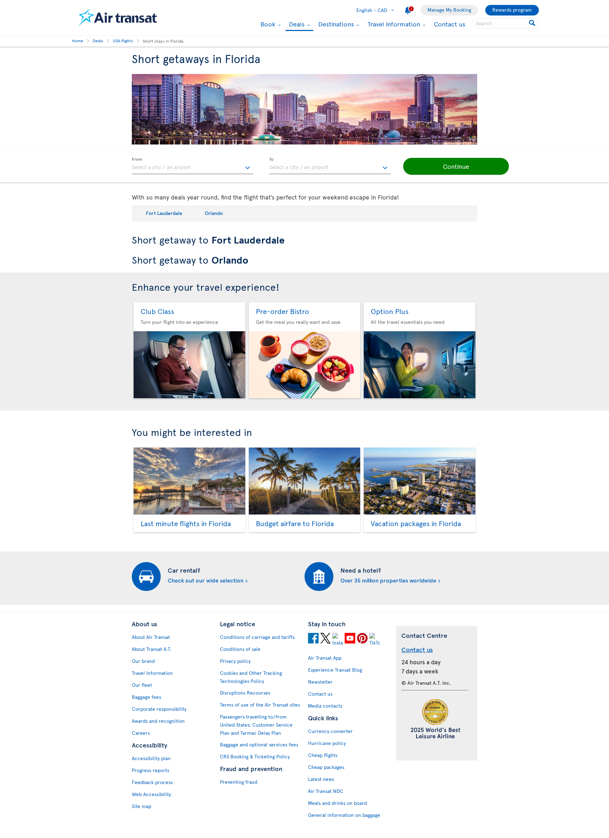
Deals (295, 24)
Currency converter (330, 731)
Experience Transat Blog (335, 669)
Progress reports (150, 770)
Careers (141, 732)
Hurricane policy (327, 743)
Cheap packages (326, 767)
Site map (141, 806)
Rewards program (512, 9)
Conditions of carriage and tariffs (257, 637)
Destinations (335, 24)
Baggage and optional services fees (259, 744)
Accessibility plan (151, 758)
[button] (456, 166)
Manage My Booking (449, 9)
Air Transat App (325, 657)
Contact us (449, 23)
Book (267, 24)
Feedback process (152, 782)
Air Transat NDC (325, 791)
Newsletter (320, 681)
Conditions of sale (240, 649)
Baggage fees (146, 697)
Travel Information (152, 673)
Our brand (143, 661)
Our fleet (142, 685)
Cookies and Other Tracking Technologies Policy (251, 677)
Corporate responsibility (159, 708)
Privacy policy (235, 661)
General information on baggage (344, 815)
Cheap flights (322, 755)
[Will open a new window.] (313, 639)
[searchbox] (505, 23)
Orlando (214, 213)
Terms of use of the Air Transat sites (260, 704)
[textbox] (192, 166)
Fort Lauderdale (164, 213)
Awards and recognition (158, 720)
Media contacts (325, 705)
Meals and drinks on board (337, 803)
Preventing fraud (238, 781)
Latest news (321, 779)
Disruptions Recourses (245, 692)
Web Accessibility (151, 794)
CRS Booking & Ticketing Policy (255, 756)
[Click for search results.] (533, 23)
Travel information (393, 24)
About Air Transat (151, 637)
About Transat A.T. (151, 649)
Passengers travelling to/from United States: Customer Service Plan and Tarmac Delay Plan (256, 724)
